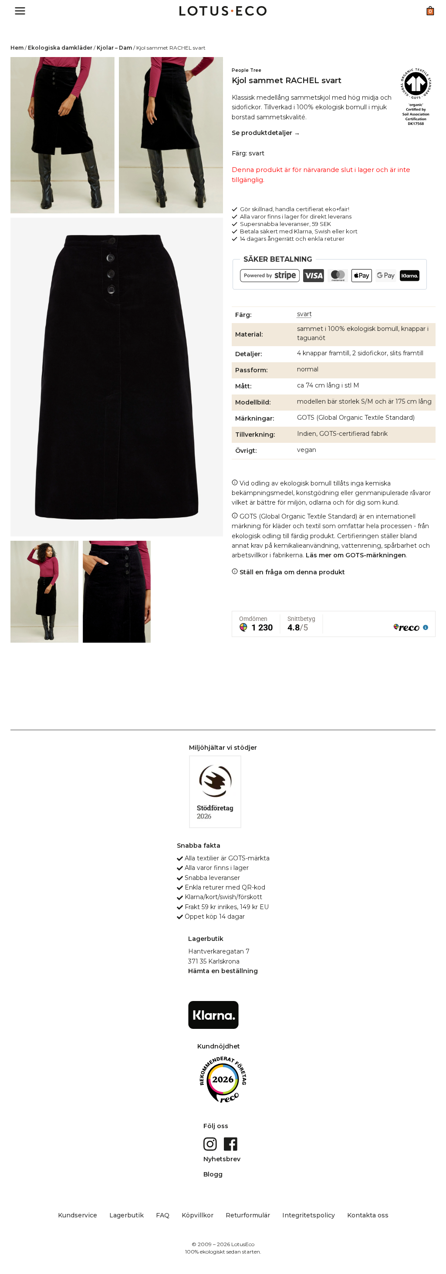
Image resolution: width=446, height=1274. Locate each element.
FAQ (162, 1215)
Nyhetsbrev (221, 1159)
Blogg (213, 1174)
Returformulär (248, 1215)
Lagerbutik (126, 1215)
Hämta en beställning (223, 971)
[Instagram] (211, 1143)
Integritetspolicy (308, 1215)
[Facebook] (231, 1143)
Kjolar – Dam (114, 47)
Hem (17, 47)
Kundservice (77, 1215)
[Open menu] (20, 10)
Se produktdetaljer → (266, 133)
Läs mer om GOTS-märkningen (356, 555)
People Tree (246, 70)
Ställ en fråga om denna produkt (291, 572)
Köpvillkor (197, 1215)
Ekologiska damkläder (60, 47)
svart (304, 314)
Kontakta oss (368, 1215)
